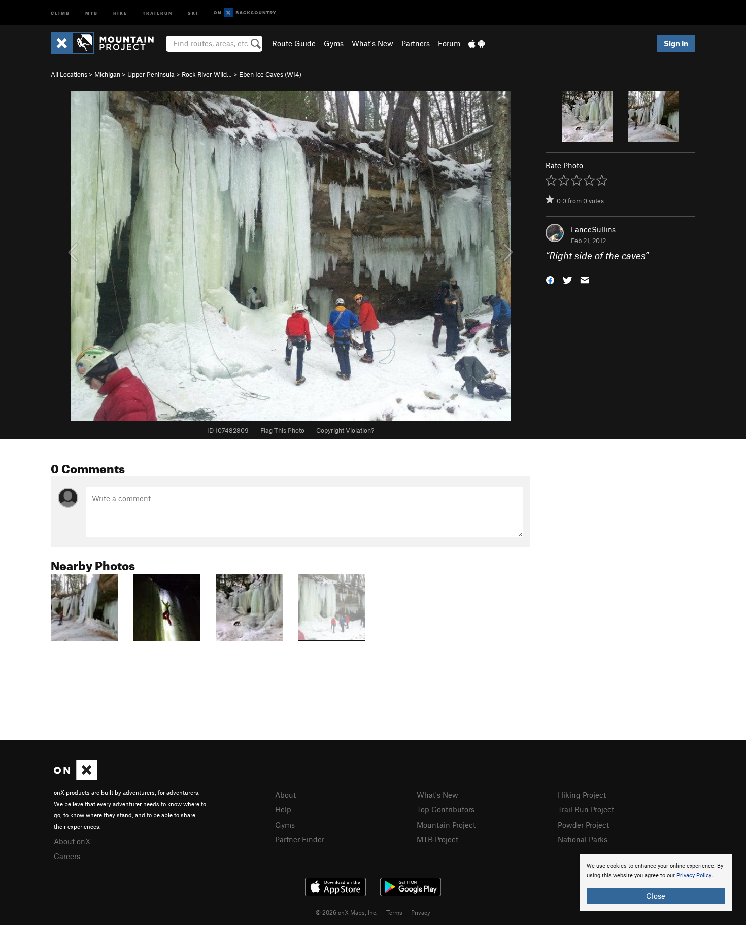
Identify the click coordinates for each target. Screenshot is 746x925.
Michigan (107, 74)
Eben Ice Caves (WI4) (270, 74)
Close (655, 895)
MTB (91, 12)
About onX (72, 841)
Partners (415, 43)
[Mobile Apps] (476, 43)
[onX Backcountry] (245, 13)
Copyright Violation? (345, 430)
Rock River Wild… (207, 74)
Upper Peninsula (151, 74)
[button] (550, 279)
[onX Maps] (75, 777)
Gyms (334, 43)
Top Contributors (445, 809)
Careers (67, 856)
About (285, 794)
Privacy (420, 912)
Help (283, 809)
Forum (449, 43)
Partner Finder (299, 839)
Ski (193, 12)
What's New (372, 43)
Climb (60, 12)
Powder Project (583, 824)
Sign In (676, 43)
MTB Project (437, 839)
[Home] (107, 43)
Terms (394, 912)
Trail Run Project (586, 809)
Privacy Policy (693, 875)
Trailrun (158, 12)
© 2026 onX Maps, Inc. (347, 912)
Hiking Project (582, 794)
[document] (656, 882)
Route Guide (294, 43)
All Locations (69, 74)
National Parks (582, 839)
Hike (120, 12)
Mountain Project (446, 824)
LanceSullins (593, 229)
